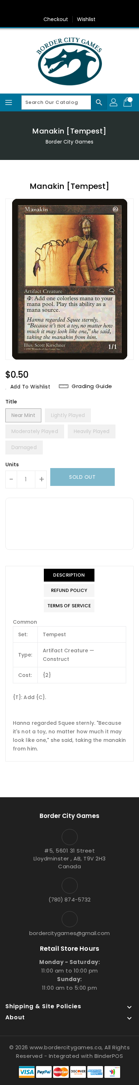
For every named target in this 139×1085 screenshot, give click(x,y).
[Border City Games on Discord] (89, 8)
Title (11, 401)
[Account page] (114, 102)
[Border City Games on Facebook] (49, 8)
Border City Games (69, 141)
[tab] (69, 575)
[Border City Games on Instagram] (76, 8)
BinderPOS (108, 1056)
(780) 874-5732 (69, 899)
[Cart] (128, 102)
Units (12, 464)
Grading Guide (92, 386)
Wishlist (86, 19)
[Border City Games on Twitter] (62, 8)
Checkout (55, 19)
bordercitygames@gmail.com (69, 933)
